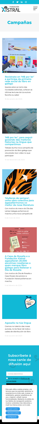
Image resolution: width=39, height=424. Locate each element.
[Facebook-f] (13, 2)
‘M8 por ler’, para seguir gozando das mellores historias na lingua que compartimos (18, 141)
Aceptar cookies (13, 409)
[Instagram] (26, 2)
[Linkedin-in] (22, 2)
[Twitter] (17, 2)
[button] (35, 9)
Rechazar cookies (13, 413)
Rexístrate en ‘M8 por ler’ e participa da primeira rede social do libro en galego (19, 80)
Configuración (12, 417)
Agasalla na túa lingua (18, 322)
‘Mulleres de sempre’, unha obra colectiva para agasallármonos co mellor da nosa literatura (19, 201)
